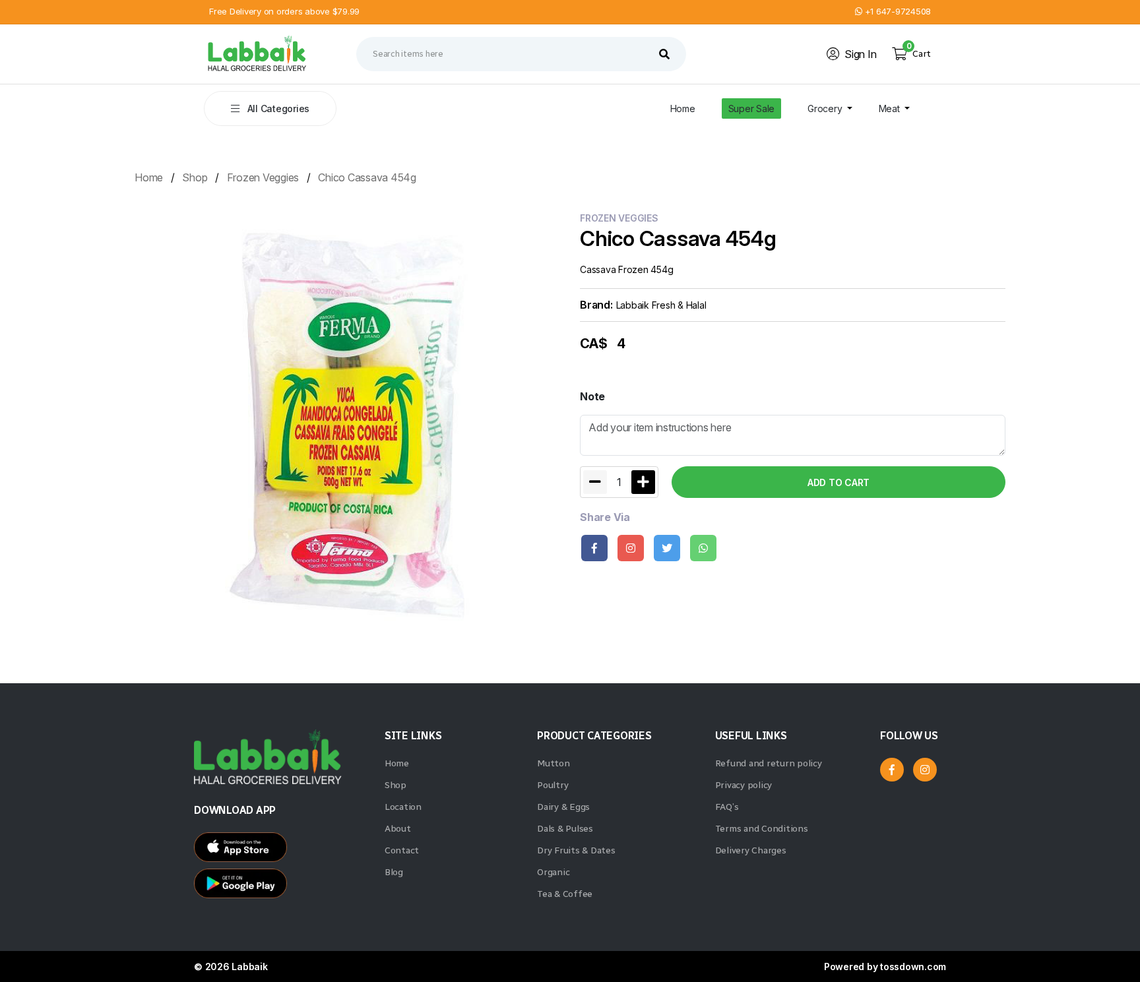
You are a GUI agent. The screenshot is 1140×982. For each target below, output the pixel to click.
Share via (605, 517)
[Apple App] (282, 887)
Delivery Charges (750, 850)
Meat (890, 108)
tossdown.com (913, 966)
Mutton (553, 763)
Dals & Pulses (565, 828)
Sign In (860, 54)
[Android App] (282, 850)
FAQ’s (727, 807)
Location (403, 807)
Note (592, 396)
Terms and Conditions (761, 828)
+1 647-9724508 (896, 11)
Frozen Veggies (263, 177)
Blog (394, 872)
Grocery (826, 108)
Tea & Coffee (564, 894)
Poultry (552, 785)
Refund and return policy (768, 763)
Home (682, 108)
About (398, 828)
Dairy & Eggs (563, 807)
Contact (402, 850)
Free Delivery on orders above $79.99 (284, 11)
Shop (194, 177)
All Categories (277, 108)
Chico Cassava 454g (367, 177)
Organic (553, 872)
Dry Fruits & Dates (576, 850)
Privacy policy (744, 785)
